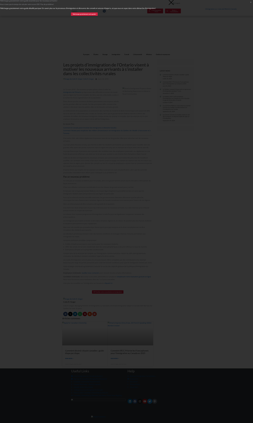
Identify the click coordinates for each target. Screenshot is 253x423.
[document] (126, 211)
